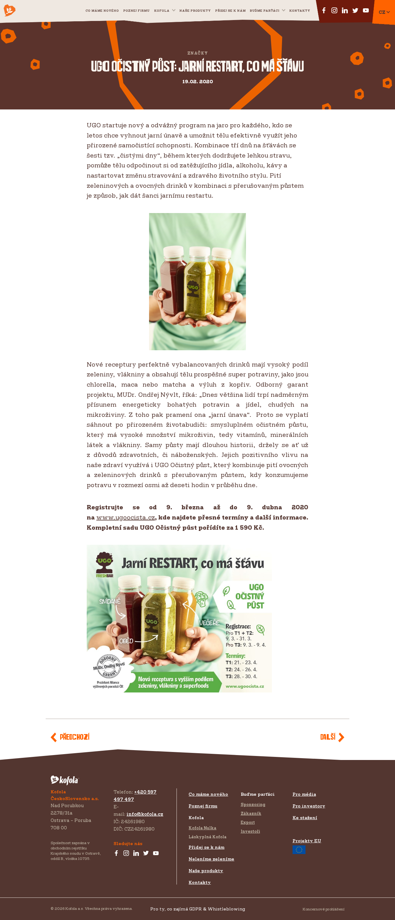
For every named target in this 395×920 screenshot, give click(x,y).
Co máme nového (102, 10)
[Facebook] (116, 853)
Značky (197, 53)
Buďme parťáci (264, 10)
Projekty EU (307, 840)
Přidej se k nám (206, 847)
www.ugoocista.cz (125, 517)
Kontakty (299, 10)
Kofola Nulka (202, 827)
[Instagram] (126, 853)
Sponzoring (253, 804)
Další (327, 737)
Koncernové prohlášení (323, 909)
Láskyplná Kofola (208, 836)
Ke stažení (305, 817)
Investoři (250, 831)
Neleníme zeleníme (211, 858)
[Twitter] (146, 853)
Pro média (304, 794)
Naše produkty (195, 10)
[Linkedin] (136, 853)
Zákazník (251, 813)
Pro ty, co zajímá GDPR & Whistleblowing (197, 908)
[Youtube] (156, 853)
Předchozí (74, 737)
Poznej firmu (136, 10)
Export (248, 822)
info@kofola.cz (145, 814)
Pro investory (309, 805)
